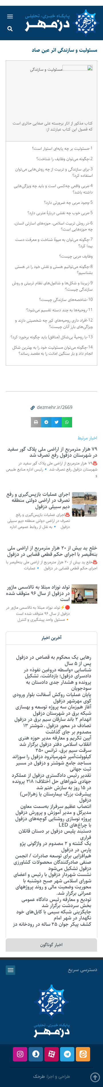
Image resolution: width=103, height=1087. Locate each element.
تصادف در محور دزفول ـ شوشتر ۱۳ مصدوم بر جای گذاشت (57, 729)
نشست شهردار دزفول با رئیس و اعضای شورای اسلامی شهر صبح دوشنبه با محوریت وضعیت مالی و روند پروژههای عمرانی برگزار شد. (52, 884)
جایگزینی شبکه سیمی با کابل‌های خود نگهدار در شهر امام (53, 915)
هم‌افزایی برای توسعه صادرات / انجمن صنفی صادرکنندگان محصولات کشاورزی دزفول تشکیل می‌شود (52, 862)
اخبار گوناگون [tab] (51, 944)
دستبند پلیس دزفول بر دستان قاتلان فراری (55, 834)
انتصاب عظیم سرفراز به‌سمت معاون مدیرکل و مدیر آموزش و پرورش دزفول (53, 809)
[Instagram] (20, 1054)
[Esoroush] (36, 1054)
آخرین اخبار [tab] (51, 638)
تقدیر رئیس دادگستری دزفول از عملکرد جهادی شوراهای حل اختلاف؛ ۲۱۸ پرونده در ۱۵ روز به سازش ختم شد (51, 781)
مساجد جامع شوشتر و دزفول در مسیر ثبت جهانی (53, 766)
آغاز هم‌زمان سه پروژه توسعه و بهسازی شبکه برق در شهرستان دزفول (53, 710)
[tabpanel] (51, 791)
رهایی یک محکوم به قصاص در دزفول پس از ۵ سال (53, 660)
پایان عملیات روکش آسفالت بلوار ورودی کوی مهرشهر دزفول (52, 698)
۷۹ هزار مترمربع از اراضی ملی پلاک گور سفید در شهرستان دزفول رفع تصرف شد (52, 452)
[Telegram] (67, 1054)
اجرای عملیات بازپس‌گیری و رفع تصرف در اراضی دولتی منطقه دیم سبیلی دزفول (38, 500)
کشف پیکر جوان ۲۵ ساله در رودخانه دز (52, 924)
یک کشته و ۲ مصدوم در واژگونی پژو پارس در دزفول (55, 847)
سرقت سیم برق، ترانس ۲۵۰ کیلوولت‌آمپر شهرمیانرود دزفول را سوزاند (51, 753)
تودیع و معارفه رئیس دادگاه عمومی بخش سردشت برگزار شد (56, 903)
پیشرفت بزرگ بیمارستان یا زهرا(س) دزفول (55, 797)
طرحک (39, 1077)
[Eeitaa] (83, 1054)
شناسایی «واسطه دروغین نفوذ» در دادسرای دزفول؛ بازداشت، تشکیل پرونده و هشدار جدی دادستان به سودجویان (57, 679)
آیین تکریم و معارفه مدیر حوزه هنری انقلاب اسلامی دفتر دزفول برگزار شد (54, 741)
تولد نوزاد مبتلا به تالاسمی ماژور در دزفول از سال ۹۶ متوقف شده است (38, 593)
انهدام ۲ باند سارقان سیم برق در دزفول (52, 719)
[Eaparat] (51, 1054)
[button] (10, 16)
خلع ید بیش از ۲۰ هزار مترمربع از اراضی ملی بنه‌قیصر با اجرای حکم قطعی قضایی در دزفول (52, 551)
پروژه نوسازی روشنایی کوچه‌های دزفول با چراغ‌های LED (53, 822)
